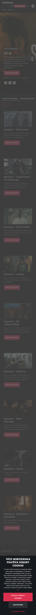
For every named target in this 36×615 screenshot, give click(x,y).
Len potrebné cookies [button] (18, 611)
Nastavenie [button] (18, 605)
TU (18, 589)
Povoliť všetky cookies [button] (18, 597)
